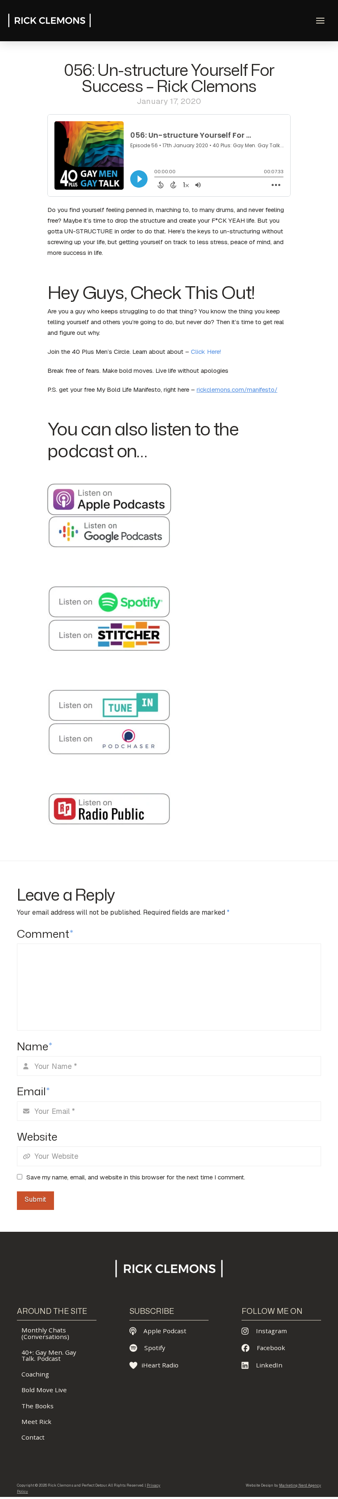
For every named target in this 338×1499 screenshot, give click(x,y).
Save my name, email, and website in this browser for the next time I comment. (135, 1177)
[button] (320, 20)
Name (34, 1046)
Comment (45, 933)
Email (33, 1091)
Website (37, 1136)
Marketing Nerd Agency (300, 1485)
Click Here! (206, 352)
